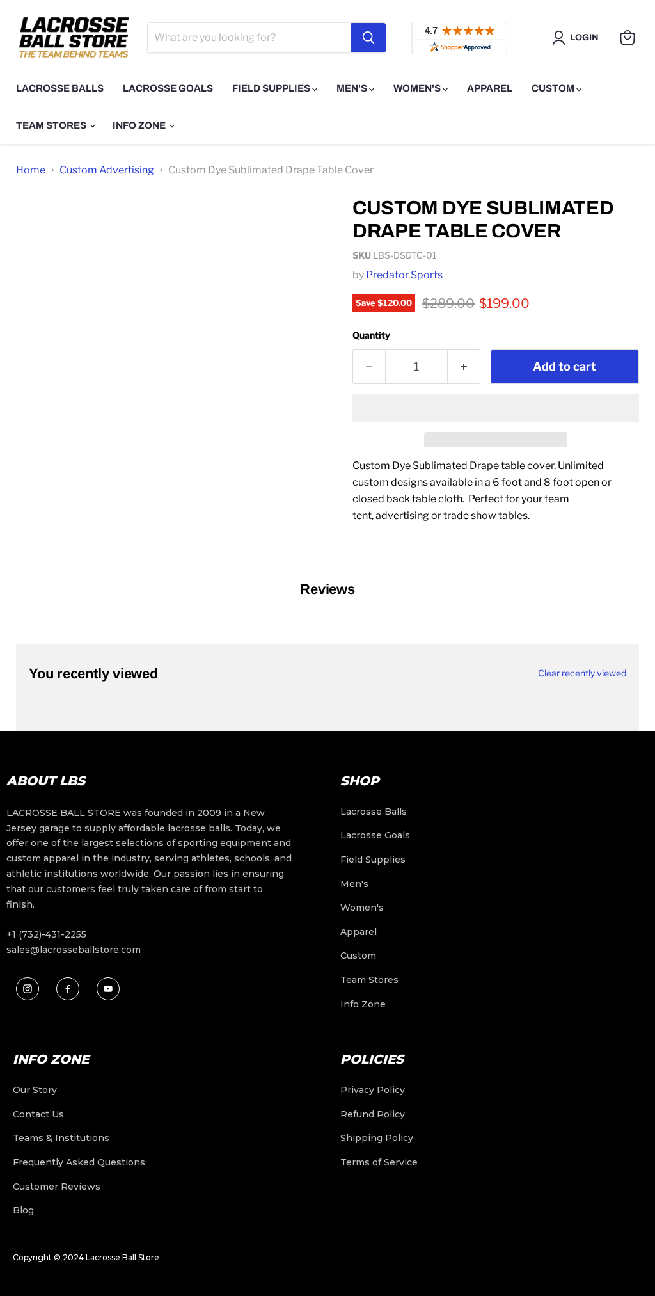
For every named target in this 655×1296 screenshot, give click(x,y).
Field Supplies (272, 88)
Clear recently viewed (582, 673)
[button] (495, 408)
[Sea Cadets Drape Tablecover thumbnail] (35, 261)
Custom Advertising (106, 170)
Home (30, 170)
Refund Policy (372, 1114)
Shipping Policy (376, 1138)
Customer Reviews (56, 1186)
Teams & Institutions (61, 1138)
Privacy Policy (372, 1090)
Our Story (35, 1090)
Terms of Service (379, 1162)
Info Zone (140, 125)
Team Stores (52, 125)
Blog (23, 1210)
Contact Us (38, 1114)
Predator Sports (404, 275)
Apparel (489, 88)
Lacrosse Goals (168, 88)
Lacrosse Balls (60, 88)
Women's (418, 88)
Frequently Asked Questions (79, 1162)
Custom (554, 88)
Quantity (371, 335)
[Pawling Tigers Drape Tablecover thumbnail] (35, 305)
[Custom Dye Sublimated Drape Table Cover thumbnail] (35, 218)
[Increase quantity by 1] (464, 367)
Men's (352, 88)
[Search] (368, 37)
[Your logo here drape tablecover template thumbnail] (35, 348)
